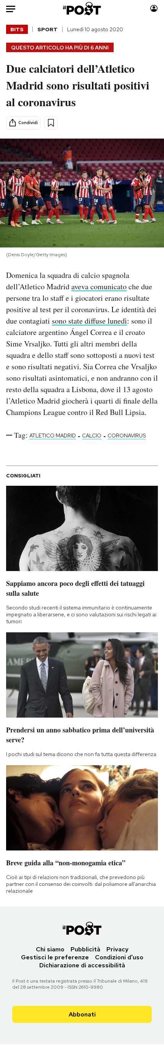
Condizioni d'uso (119, 957)
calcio (91, 435)
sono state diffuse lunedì (89, 321)
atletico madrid (52, 435)
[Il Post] (82, 8)
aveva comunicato (99, 286)
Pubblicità (85, 949)
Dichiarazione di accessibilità (82, 965)
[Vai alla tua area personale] (154, 9)
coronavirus (127, 435)
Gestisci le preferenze (55, 957)
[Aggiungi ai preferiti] (51, 122)
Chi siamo (50, 949)
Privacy (117, 949)
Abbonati (82, 1014)
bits (17, 29)
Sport (47, 29)
